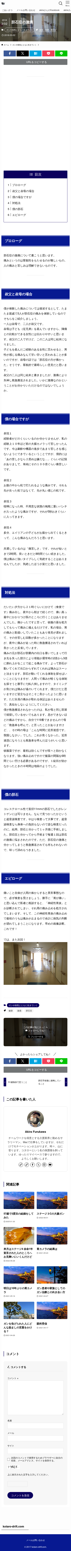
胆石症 (53, 29)
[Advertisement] (35, 123)
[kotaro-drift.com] (3, 3)
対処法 (16, 203)
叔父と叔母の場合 (23, 191)
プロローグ (19, 185)
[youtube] (50, 1164)
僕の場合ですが (22, 197)
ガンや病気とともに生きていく (19, 29)
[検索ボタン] (60, 3)
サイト (10, 1445)
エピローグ (19, 215)
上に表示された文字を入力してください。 (28, 1474)
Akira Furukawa (35, 1131)
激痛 (47, 29)
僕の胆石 (17, 209)
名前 (9, 1420)
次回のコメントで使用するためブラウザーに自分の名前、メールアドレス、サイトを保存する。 (37, 1459)
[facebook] (32, 1164)
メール (10, 1433)
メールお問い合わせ (35, 1540)
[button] (10, 54)
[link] (21, 1164)
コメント (12, 1378)
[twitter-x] (38, 1164)
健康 (41, 29)
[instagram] (44, 1164)
